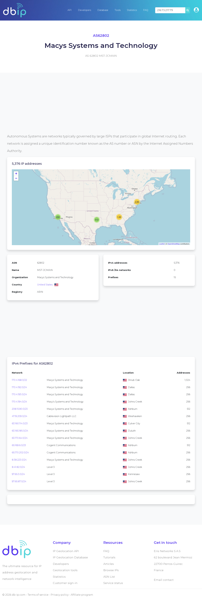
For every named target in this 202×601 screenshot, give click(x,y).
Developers (84, 10)
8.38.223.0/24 (19, 459)
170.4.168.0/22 (19, 380)
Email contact (164, 579)
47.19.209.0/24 (19, 416)
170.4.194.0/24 (19, 401)
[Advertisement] (101, 110)
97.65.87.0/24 (19, 481)
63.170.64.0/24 (19, 438)
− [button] (16, 178)
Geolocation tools (65, 570)
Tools (118, 10)
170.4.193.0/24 (19, 394)
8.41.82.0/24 (18, 467)
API (70, 10)
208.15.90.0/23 (20, 409)
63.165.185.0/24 (20, 430)
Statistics (132, 10)
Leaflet (161, 243)
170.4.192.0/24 (19, 387)
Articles (108, 563)
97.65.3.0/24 (18, 474)
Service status (113, 583)
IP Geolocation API (66, 551)
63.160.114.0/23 (20, 423)
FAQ (145, 10)
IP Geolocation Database (70, 557)
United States (45, 284)
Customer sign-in (65, 583)
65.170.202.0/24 (20, 452)
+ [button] (16, 173)
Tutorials (109, 557)
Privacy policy (59, 594)
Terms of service (38, 594)
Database (102, 10)
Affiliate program (82, 594)
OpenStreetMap (174, 243)
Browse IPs (111, 570)
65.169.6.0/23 (19, 445)
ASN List (109, 576)
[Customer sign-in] (196, 10)
